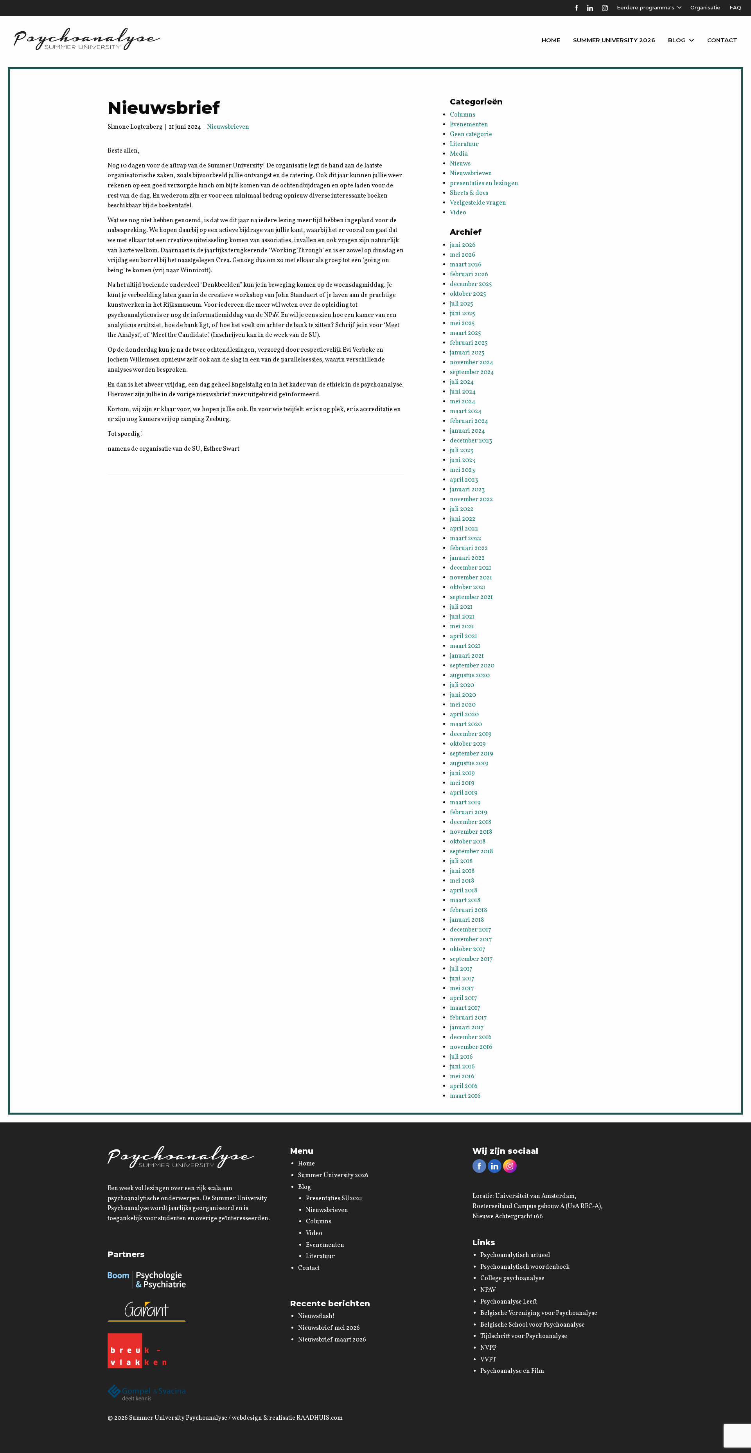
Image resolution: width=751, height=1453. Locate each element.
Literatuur (464, 144)
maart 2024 (466, 411)
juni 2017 (462, 979)
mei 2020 (463, 705)
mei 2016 (462, 1076)
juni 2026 (463, 245)
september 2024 (472, 372)
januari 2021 (467, 656)
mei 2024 (462, 401)
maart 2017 (465, 1008)
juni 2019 (462, 773)
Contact (722, 40)
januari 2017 (467, 1027)
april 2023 (464, 480)
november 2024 (471, 362)
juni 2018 (462, 871)
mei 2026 (462, 255)
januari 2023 (467, 490)
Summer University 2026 (614, 40)
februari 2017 (468, 1018)
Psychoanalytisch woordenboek (525, 1267)
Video (458, 213)
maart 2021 (465, 646)
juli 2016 (461, 1057)
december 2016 (471, 1037)
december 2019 (471, 734)
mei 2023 (462, 470)
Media (459, 154)
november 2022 (471, 499)
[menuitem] (551, 40)
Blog (677, 40)
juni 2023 (462, 460)
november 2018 (471, 832)
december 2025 (471, 284)
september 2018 (471, 851)
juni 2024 (463, 392)
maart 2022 (465, 538)
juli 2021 (461, 607)
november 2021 (471, 578)
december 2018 (470, 822)
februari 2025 (469, 343)
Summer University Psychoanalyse (178, 1418)
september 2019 (471, 754)
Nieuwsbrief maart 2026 (332, 1340)
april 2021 (463, 636)
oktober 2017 (467, 949)
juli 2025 (461, 304)
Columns (462, 115)
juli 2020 (462, 685)
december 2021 (470, 568)
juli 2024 (462, 382)
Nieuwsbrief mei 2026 (329, 1328)
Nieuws (460, 164)
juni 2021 (462, 617)
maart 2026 (466, 265)
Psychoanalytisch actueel (515, 1255)
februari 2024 (469, 421)
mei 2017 (462, 988)
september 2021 (471, 597)
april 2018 (463, 891)
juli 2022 (461, 509)
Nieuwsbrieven (228, 127)
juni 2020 (463, 695)
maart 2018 (465, 900)
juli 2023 (461, 450)
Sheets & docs (469, 193)
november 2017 (471, 939)
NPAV (488, 1290)
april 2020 (464, 714)
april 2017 (463, 998)
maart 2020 (466, 724)
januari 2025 (467, 353)
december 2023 (471, 441)
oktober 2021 (467, 587)
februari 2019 (468, 812)
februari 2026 (469, 274)
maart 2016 (465, 1096)
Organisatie (705, 7)
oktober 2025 (468, 294)
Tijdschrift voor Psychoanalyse (523, 1336)
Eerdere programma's (645, 7)
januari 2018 (467, 920)
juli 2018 (461, 861)
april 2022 (464, 529)
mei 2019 (462, 783)
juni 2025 (462, 313)
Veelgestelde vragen (478, 203)
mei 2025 (462, 323)
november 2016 (471, 1047)
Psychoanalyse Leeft (508, 1302)
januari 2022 (467, 558)
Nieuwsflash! (316, 1316)
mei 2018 (462, 881)
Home (551, 40)
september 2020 (472, 666)
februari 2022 (469, 548)
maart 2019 (465, 802)
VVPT (488, 1360)
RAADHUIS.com (319, 1418)
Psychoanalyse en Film (512, 1371)
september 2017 (471, 959)
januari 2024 (467, 431)
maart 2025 (465, 333)
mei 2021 (462, 626)
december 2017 (470, 930)
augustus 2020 (470, 675)
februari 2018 (468, 910)
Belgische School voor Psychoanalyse (532, 1325)
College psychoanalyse (512, 1278)
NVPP (488, 1348)
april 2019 (464, 793)
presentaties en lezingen (484, 183)
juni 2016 (462, 1067)
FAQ (735, 7)
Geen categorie (471, 134)
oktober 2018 (467, 842)
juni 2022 (462, 519)
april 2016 (464, 1086)
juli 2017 (461, 969)
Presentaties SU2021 (334, 1198)
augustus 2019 (469, 763)
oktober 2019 (468, 744)
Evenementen (469, 124)
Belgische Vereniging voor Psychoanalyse (538, 1313)
